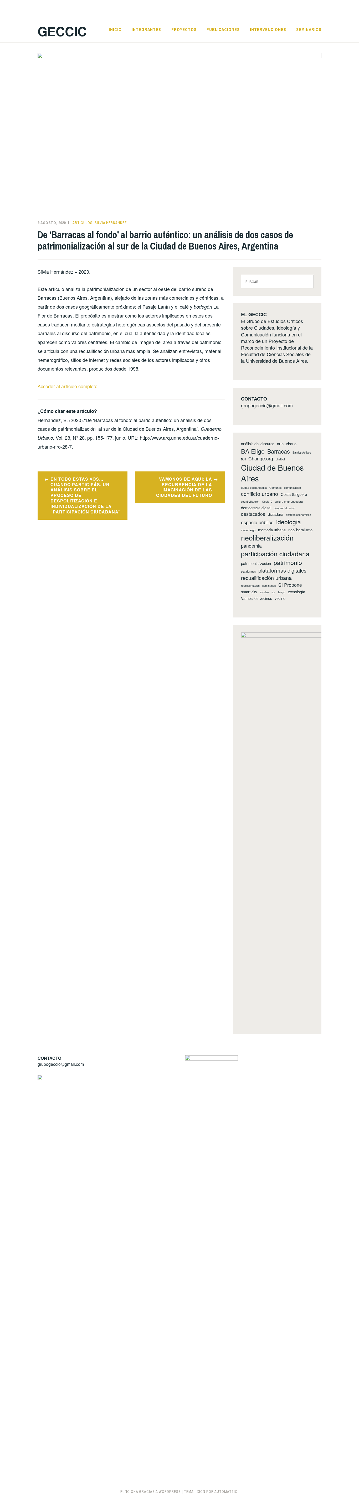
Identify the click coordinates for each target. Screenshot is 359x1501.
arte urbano (286, 443)
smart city (249, 591)
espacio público (257, 522)
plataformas (248, 571)
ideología (288, 521)
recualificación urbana (266, 577)
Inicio (115, 29)
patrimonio (288, 562)
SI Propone (290, 585)
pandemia (251, 546)
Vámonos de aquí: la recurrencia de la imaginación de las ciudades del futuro (184, 487)
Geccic (62, 31)
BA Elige (253, 451)
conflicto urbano (259, 493)
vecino (280, 598)
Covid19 (267, 501)
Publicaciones (223, 29)
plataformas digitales (282, 570)
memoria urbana (272, 529)
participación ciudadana (275, 553)
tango (281, 592)
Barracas (278, 451)
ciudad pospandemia (254, 488)
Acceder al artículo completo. (68, 386)
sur (273, 592)
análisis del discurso (257, 443)
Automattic (226, 1491)
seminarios (269, 586)
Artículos (83, 222)
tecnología (296, 591)
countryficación (250, 501)
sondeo (264, 592)
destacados (253, 514)
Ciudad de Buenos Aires (272, 473)
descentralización (284, 508)
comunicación (292, 488)
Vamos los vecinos (256, 598)
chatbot (280, 459)
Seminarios (308, 29)
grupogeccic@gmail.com (267, 405)
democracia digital (256, 507)
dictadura (275, 514)
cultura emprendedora (289, 501)
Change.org (260, 458)
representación (250, 586)
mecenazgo (248, 530)
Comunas (275, 488)
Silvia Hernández (111, 222)
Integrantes (146, 29)
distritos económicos (298, 515)
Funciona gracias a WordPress (150, 1491)
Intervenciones (268, 29)
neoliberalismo (300, 529)
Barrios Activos (302, 452)
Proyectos (184, 29)
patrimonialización (256, 563)
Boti (243, 459)
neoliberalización (267, 538)
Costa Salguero (294, 494)
